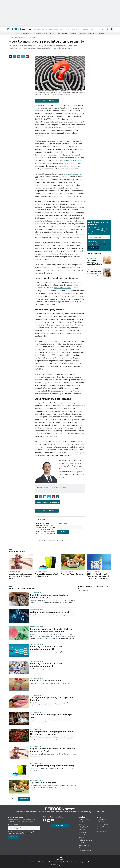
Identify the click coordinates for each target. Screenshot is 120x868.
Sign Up (93, 248)
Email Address (62, 523)
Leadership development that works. (43, 669)
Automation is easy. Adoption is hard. (49, 612)
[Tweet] (23, 56)
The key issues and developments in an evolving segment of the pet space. (53, 769)
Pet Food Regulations (91, 257)
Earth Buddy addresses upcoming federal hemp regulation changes (94, 262)
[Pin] (27, 56)
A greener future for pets (72, 574)
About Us (49, 862)
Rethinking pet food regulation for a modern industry (49, 596)
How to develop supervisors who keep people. (46, 652)
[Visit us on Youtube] (52, 820)
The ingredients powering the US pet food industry (52, 698)
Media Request (67, 862)
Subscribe (33, 862)
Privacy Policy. (102, 244)
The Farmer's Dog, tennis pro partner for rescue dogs (94, 273)
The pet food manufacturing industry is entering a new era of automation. (52, 616)
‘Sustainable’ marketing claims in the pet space (51, 715)
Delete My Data (59, 825)
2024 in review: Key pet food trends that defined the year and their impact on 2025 (98, 576)
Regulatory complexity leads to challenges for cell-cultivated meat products (52, 630)
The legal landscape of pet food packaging (46, 575)
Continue (63, 532)
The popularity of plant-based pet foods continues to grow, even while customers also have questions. (53, 786)
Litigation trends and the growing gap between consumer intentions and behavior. (51, 721)
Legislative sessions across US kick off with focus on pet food (20, 576)
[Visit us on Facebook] (44, 820)
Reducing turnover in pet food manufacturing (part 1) (46, 664)
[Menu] (111, 29)
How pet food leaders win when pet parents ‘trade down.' (50, 683)
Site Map (87, 862)
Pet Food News (92, 269)
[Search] (107, 29)
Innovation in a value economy (46, 680)
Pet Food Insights (30, 37)
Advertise (41, 862)
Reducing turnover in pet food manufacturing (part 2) (46, 647)
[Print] (10, 56)
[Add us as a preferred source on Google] (57, 496)
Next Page (24, 799)
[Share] (14, 56)
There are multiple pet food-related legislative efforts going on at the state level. (53, 755)
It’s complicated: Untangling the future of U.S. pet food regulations (52, 732)
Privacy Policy (78, 862)
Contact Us (57, 862)
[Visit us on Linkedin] (48, 820)
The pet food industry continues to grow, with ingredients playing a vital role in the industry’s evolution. (50, 704)
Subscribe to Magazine (46, 100)
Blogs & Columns (15, 37)
